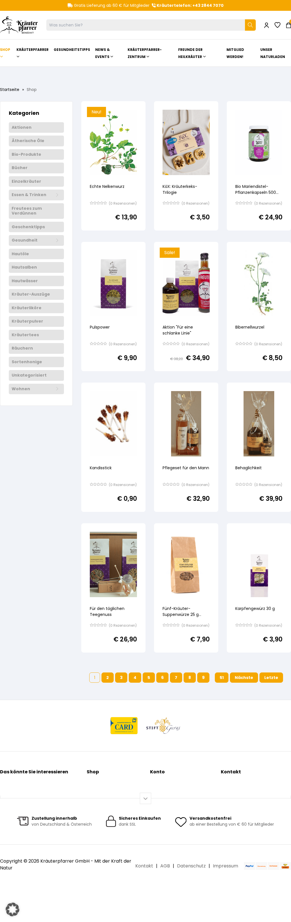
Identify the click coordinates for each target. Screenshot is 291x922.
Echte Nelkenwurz (107, 186)
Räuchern (22, 348)
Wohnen (21, 389)
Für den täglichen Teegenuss (107, 611)
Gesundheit (25, 240)
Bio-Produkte (26, 154)
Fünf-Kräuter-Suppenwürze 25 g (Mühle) (181, 614)
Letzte (271, 677)
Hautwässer (25, 281)
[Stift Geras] (163, 725)
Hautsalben (24, 267)
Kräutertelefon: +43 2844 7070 (190, 5)
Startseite (9, 89)
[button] (12, 909)
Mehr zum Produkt (105, 235)
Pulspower (100, 327)
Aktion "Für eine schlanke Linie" (178, 330)
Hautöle (20, 254)
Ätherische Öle (28, 141)
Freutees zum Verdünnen (27, 211)
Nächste (244, 677)
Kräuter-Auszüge (31, 294)
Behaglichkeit (248, 468)
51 (222, 677)
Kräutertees (25, 335)
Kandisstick (101, 468)
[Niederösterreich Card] (124, 725)
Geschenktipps (28, 227)
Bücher (20, 168)
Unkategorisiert (29, 375)
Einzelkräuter (26, 181)
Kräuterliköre (26, 308)
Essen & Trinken (29, 195)
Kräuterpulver (27, 321)
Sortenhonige (27, 362)
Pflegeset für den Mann (186, 468)
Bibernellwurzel (249, 327)
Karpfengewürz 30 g (255, 608)
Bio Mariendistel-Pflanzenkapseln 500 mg (255, 192)
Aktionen (22, 127)
